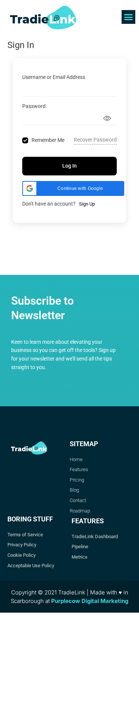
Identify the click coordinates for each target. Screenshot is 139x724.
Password (34, 106)
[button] (129, 17)
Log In (69, 166)
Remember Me (48, 140)
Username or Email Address (53, 77)
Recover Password (95, 140)
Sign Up (87, 203)
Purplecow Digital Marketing (89, 600)
